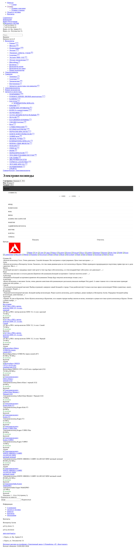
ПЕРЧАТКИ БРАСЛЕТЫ (20, 131)
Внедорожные (15, 84)
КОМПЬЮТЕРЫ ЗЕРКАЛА (24, 103)
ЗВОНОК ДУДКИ (17, 139)
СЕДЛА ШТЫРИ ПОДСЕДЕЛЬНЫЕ (24, 115)
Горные (13, 43)
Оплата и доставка (14, 510)
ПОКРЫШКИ (16, 94)
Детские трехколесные (18, 60)
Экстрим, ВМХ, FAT (18, 57)
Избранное (7, 19)
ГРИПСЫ (14, 148)
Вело (12, 124)
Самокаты (8, 74)
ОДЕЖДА (13, 168)
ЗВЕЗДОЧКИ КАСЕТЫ (18, 159)
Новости (10, 511)
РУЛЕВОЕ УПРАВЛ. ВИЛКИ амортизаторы (27, 96)
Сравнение (7, 18)
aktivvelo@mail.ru (9, 533)
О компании (11, 508)
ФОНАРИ (14, 146)
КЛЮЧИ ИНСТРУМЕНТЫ (20, 108)
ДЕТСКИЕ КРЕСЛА (18, 164)
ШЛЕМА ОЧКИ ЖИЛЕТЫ (20, 143)
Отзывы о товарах (18, 10)
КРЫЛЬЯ (14, 105)
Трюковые (14, 76)
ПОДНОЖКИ (15, 113)
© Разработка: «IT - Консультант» (55, 544)
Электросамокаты (11, 72)
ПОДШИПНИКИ (17, 167)
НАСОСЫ (14, 101)
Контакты (10, 513)
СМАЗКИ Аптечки (17, 122)
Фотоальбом (11, 515)
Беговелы (13, 64)
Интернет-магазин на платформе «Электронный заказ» (23, 544)
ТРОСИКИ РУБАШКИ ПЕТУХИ (23, 155)
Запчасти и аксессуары (13, 92)
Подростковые (16, 48)
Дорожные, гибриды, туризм (21, 53)
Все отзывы (7, 304)
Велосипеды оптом (16, 66)
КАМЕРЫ (14, 99)
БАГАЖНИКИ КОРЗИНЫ (20, 120)
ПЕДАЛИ (14, 117)
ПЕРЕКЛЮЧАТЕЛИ (18, 153)
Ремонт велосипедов (12, 90)
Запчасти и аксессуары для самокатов (24, 86)
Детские (14, 50)
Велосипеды (9, 41)
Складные (14, 55)
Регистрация (12, 21)
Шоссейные (14, 62)
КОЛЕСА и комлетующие (20, 110)
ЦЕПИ (13, 150)
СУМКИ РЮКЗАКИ (18, 127)
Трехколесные (15, 81)
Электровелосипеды (12, 88)
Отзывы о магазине (18, 8)
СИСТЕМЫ (15, 158)
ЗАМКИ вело (15, 136)
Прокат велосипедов (16, 70)
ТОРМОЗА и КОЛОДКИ (20, 162)
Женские (13, 46)
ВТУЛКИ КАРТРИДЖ (19, 129)
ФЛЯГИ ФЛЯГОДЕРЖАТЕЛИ (21, 134)
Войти (5, 21)
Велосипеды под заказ (17, 68)
